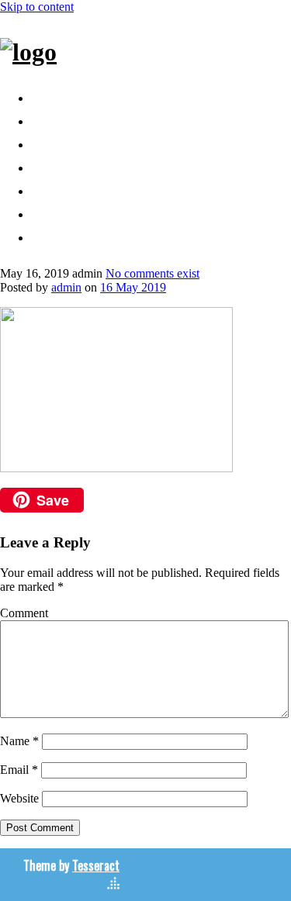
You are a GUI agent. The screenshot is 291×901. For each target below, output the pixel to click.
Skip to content (37, 6)
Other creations (89, 142)
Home (53, 95)
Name (19, 740)
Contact (60, 188)
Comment (24, 613)
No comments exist (152, 273)
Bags (49, 118)
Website (19, 798)
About (53, 211)
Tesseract (96, 865)
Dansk (54, 235)
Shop (50, 165)
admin (66, 287)
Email (19, 769)
